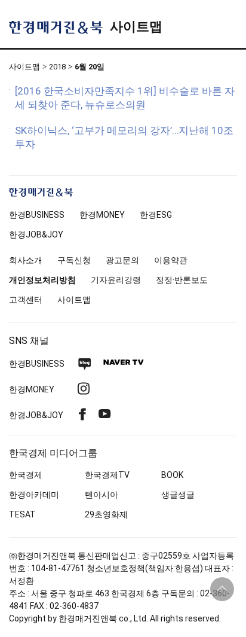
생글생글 (178, 494)
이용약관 (170, 260)
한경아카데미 (34, 494)
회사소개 (25, 260)
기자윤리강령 (116, 280)
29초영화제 (106, 514)
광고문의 (122, 260)
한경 (36, 215)
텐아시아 (101, 494)
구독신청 (74, 260)
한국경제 (25, 475)
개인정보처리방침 (42, 280)
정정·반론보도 (182, 280)
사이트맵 (136, 26)
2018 (57, 66)
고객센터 (25, 299)
